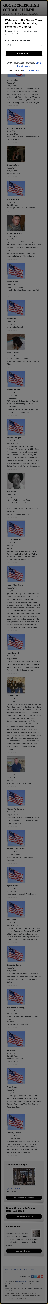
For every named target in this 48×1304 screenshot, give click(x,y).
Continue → (24, 53)
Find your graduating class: (18, 40)
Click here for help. (31, 70)
